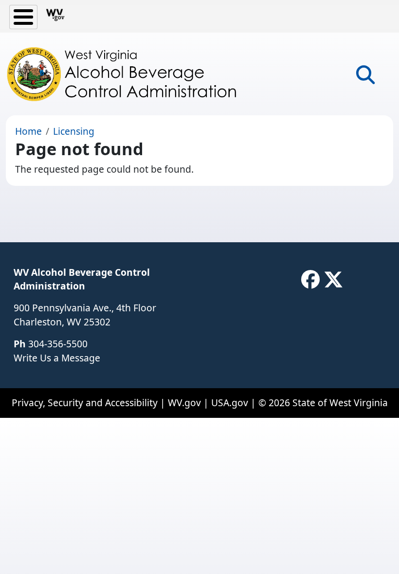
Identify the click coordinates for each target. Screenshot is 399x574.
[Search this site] (365, 78)
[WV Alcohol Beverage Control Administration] (130, 73)
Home (28, 131)
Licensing (73, 131)
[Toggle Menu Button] (23, 17)
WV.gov (184, 402)
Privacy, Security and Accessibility (85, 402)
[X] (333, 280)
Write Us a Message (57, 357)
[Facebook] (310, 280)
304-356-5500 (58, 343)
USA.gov (229, 402)
